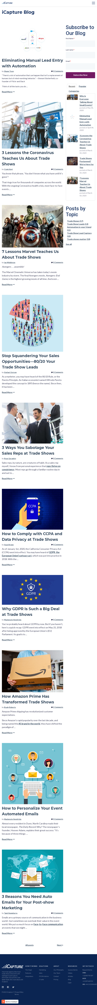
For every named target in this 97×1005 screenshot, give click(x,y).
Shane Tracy (9, 71)
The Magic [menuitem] (28, 970)
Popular (82, 86)
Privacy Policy (19, 992)
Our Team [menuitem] (57, 973)
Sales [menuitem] (40, 973)
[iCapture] (12, 966)
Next (59, 945)
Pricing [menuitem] (56, 979)
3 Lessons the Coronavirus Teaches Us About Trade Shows (28, 158)
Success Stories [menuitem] (73, 970)
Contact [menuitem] (56, 976)
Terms (17, 994)
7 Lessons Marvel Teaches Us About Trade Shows (86, 184)
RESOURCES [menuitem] (72, 966)
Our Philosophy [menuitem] (59, 970)
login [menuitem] (69, 983)
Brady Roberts (10, 707)
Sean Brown (9, 545)
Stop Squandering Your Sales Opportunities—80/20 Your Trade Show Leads (30, 361)
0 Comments (58, 71)
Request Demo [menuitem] (87, 970)
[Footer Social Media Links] (3, 986)
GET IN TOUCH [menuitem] (88, 966)
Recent (72, 86)
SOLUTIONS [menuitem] (43, 966)
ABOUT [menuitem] (56, 966)
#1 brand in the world (29, 723)
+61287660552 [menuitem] (87, 979)
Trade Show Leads (77, 224)
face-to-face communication (48, 924)
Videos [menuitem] (70, 973)
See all (69, 244)
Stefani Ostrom (10, 372)
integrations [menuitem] (29, 976)
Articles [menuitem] (70, 976)
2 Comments (58, 707)
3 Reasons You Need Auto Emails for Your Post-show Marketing (28, 902)
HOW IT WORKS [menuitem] (31, 966)
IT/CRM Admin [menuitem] (44, 976)
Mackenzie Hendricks (12, 620)
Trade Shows (75, 221)
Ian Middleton (9, 262)
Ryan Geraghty (10, 459)
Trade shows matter (78, 239)
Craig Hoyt (8, 169)
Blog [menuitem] (69, 979)
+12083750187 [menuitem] (87, 974)
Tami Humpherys (10, 913)
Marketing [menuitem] (42, 970)
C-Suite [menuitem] (41, 979)
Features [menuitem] (28, 973)
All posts (29, 945)
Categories (74, 91)
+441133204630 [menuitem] (89, 984)
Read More (7, 91)
